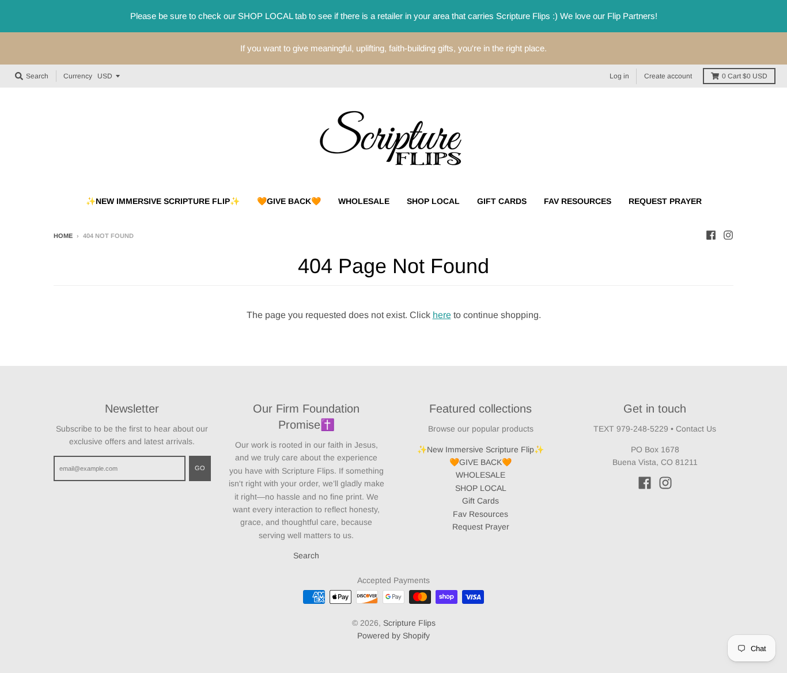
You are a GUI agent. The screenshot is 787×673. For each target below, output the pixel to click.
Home (63, 235)
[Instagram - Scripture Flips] (728, 235)
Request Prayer (480, 526)
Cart (744, 76)
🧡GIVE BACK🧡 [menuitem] (289, 201)
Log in (619, 76)
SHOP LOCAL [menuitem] (433, 201)
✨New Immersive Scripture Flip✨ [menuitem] (163, 201)
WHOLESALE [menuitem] (363, 201)
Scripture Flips (409, 622)
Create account (668, 76)
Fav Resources (480, 514)
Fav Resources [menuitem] (577, 201)
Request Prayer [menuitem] (665, 201)
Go (200, 467)
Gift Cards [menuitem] (502, 201)
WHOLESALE (480, 474)
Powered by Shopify (393, 635)
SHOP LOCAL (480, 488)
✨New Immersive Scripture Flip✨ (480, 449)
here (442, 315)
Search (306, 555)
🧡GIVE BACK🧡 (480, 462)
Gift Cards (480, 500)
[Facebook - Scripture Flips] (711, 235)
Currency (77, 76)
